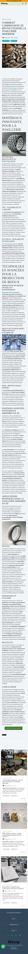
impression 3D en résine (9, 292)
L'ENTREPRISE (13, 924)
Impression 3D (6, 40)
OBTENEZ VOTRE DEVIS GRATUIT (13, 728)
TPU (23, 212)
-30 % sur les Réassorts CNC (14, 0)
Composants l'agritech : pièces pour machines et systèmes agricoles (12, 781)
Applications (14, 40)
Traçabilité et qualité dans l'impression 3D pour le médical (12, 887)
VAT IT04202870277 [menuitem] (18, 945)
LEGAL (13, 930)
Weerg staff (7, 37)
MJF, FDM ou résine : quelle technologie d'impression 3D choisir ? (11, 835)
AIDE (13, 918)
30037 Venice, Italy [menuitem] (9, 945)
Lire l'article (23, 798)
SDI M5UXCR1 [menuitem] (14, 947)
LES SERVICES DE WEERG (13, 912)
